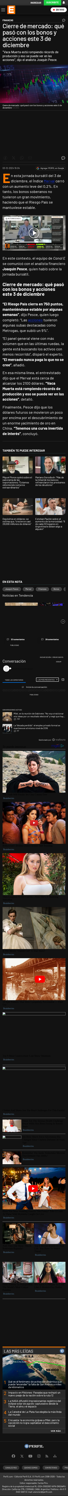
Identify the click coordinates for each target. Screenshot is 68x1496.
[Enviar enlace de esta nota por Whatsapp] (22, 158)
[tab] (14, 679)
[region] (34, 699)
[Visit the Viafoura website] (58, 739)
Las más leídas (18, 1351)
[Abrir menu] (2, 9)
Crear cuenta (58, 657)
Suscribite (52, 2)
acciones (35, 320)
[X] (21, 1456)
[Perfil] (34, 1447)
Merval (49, 181)
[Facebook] (13, 1456)
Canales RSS (11, 1468)
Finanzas (42, 589)
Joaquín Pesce (11, 589)
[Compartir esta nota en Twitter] (13, 158)
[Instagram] (38, 1456)
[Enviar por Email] (30, 158)
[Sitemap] (54, 1456)
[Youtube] (30, 1456)
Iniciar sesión (45, 657)
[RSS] (47, 1456)
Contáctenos (51, 1468)
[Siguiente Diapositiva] (63, 621)
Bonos (56, 589)
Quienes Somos (30, 1468)
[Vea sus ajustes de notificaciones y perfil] (63, 2)
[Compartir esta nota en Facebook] (5, 158)
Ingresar (36, 2)
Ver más (56, 1431)
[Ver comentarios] (63, 21)
